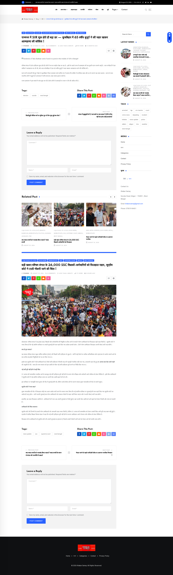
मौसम (97, 10)
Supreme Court (45, 434)
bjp (37, 230)
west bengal (44, 95)
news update (27, 434)
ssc (64, 233)
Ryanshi (26, 46)
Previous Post (33, 113)
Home (123, 142)
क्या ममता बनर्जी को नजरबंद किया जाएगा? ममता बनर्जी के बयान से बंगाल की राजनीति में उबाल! (57, 2)
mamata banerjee (140, 87)
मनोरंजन (90, 10)
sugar (135, 71)
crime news (126, 115)
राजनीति (82, 10)
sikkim (124, 124)
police (143, 119)
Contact (124, 10)
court (147, 110)
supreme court (72, 233)
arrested (125, 110)
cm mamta (139, 110)
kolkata (124, 119)
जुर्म (108, 10)
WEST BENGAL (58, 236)
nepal (111, 230)
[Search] (146, 9)
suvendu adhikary (139, 90)
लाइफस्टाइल (74, 10)
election (25, 95)
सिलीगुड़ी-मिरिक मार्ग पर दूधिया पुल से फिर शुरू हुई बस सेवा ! (43, 115)
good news (72, 230)
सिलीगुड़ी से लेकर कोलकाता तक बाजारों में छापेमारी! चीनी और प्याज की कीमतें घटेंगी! (141, 76)
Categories (124, 153)
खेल (103, 10)
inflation (145, 68)
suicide (34, 95)
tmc (137, 124)
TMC (30, 236)
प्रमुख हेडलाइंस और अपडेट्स (29, 230)
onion (145, 69)
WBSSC (80, 233)
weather (144, 124)
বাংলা (122, 147)
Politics (41, 233)
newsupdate (33, 233)
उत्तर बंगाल (63, 10)
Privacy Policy (126, 164)
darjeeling (136, 115)
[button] (111, 197)
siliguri (136, 50)
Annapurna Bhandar (140, 47)
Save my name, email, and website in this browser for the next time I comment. (56, 176)
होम (56, 10)
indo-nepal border (93, 230)
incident (144, 115)
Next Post (106, 111)
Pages (114, 10)
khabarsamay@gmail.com (134, 204)
